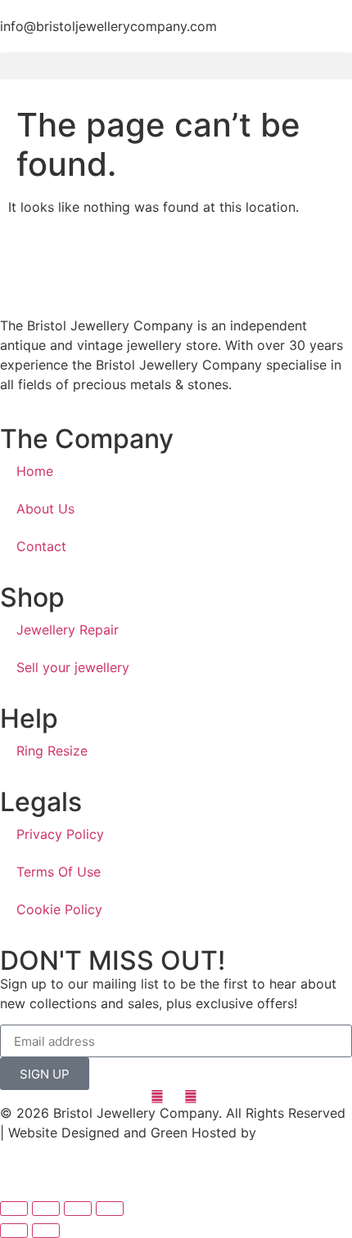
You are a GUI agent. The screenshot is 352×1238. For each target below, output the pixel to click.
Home (34, 471)
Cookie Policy (59, 909)
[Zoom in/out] (110, 1208)
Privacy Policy (60, 834)
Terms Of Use (58, 871)
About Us (45, 508)
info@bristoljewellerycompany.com (108, 26)
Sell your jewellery (72, 667)
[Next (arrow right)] (46, 1230)
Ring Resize (52, 750)
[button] (176, 65)
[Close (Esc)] (14, 1208)
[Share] (46, 1208)
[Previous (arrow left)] (14, 1230)
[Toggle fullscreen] (78, 1208)
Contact (41, 546)
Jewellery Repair (67, 629)
